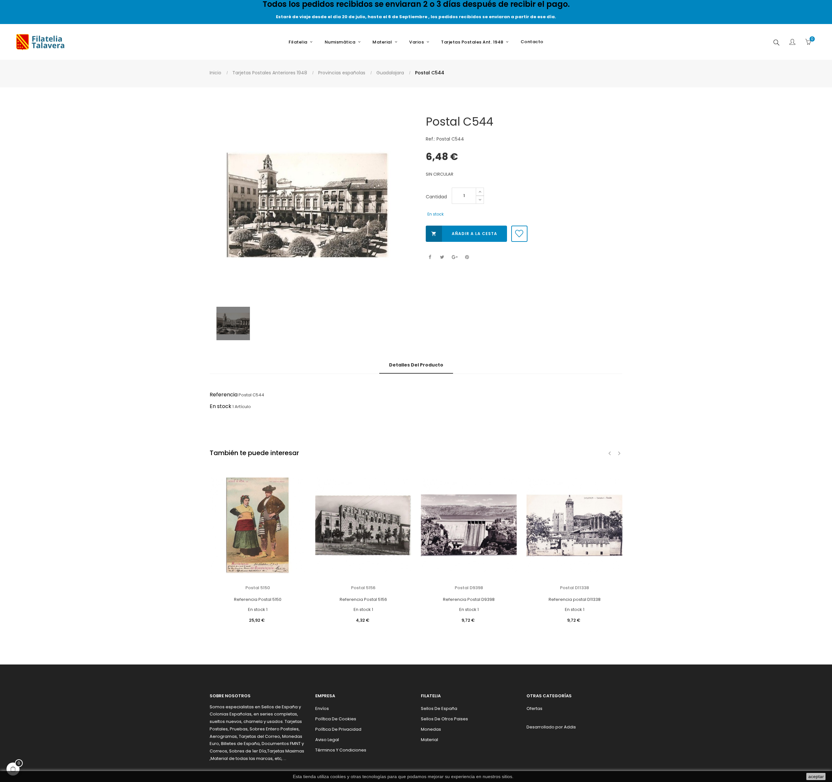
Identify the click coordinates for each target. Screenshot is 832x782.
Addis (570, 727)
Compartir (430, 257)
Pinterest (467, 257)
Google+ (454, 257)
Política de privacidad (338, 729)
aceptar (816, 776)
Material (429, 740)
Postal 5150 (257, 588)
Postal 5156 (363, 588)
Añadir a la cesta (464, 233)
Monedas (431, 729)
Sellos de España (439, 708)
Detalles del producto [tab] (416, 365)
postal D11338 (574, 588)
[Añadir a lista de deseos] (519, 234)
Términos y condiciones (340, 750)
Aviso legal (327, 740)
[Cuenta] (792, 43)
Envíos (322, 708)
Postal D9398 (469, 588)
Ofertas (534, 708)
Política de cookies (335, 719)
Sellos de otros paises (444, 719)
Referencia (224, 394)
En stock (220, 406)
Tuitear (442, 257)
